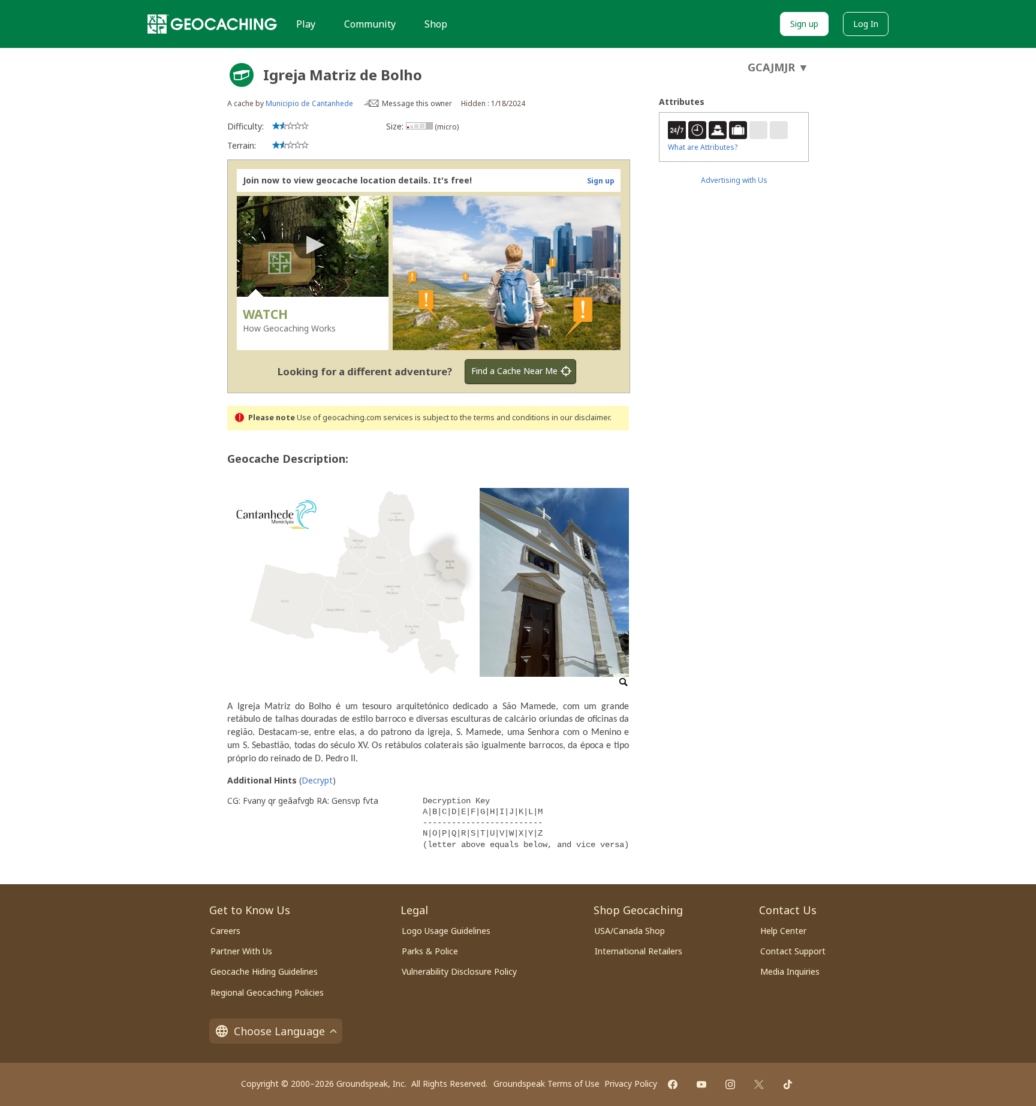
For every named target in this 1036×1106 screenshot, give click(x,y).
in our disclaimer (581, 417)
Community (370, 24)
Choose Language (279, 1031)
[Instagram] (730, 1084)
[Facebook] (672, 1084)
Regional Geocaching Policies (267, 992)
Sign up (804, 23)
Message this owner (417, 103)
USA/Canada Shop (630, 930)
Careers (225, 930)
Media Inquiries (790, 971)
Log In (865, 23)
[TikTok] (788, 1084)
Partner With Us (241, 951)
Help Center (783, 930)
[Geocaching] (212, 24)
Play (305, 24)
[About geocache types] (241, 75)
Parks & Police (430, 951)
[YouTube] (701, 1084)
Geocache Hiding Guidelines (264, 971)
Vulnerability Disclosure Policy (459, 971)
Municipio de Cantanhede (309, 103)
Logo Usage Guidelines (446, 930)
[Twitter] (759, 1084)
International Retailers (638, 951)
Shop (435, 24)
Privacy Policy (630, 1083)
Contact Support (793, 951)
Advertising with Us (734, 180)
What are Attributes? (702, 147)
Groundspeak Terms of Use (546, 1083)
